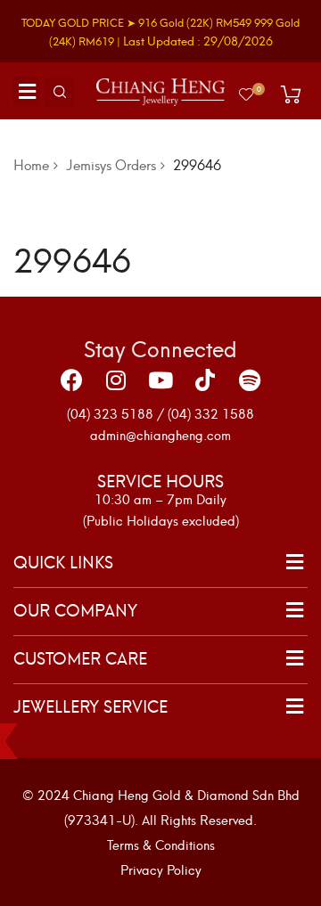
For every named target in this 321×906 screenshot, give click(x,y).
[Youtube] (160, 380)
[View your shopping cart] (291, 94)
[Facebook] (71, 380)
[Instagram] (116, 380)
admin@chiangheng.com (160, 434)
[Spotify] (249, 380)
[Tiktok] (205, 380)
